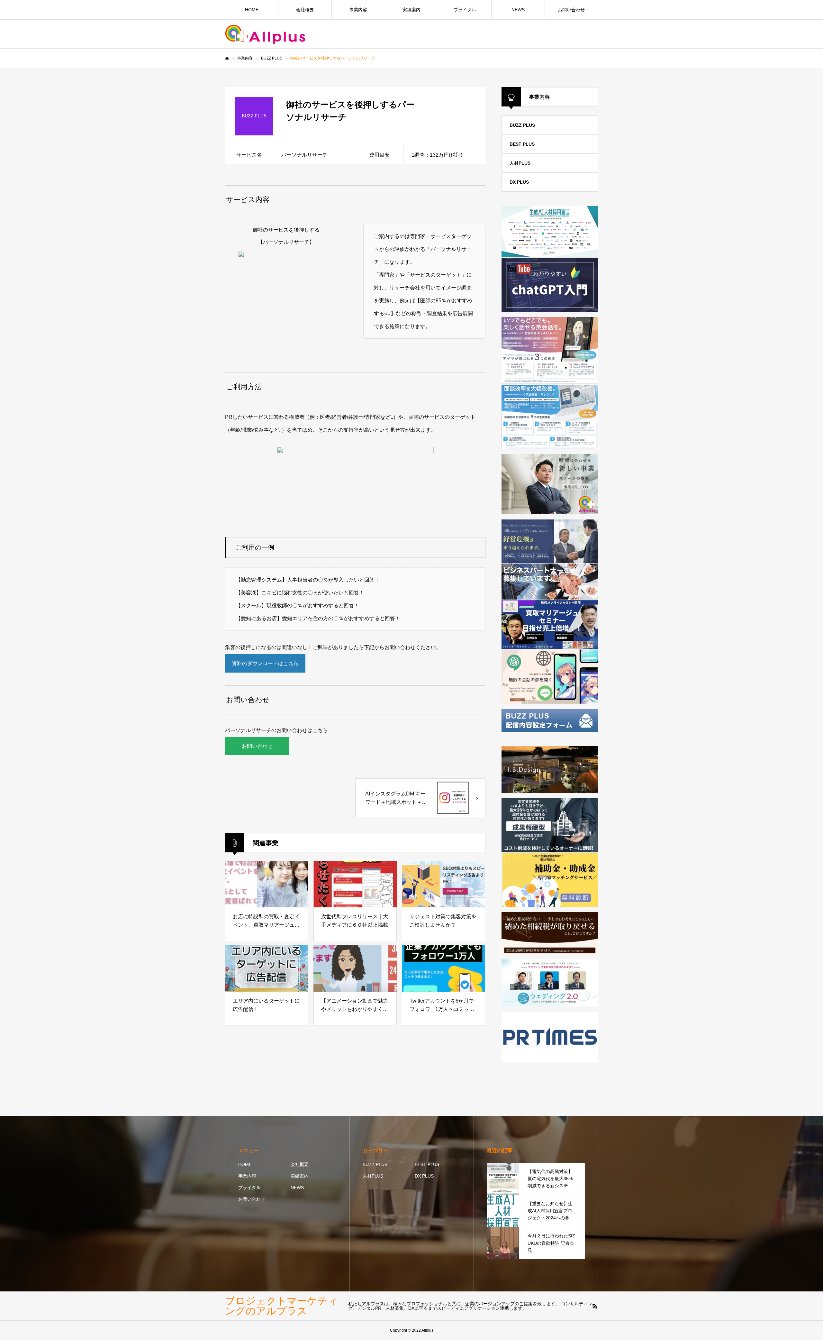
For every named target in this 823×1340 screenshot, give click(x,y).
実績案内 (411, 9)
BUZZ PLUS (522, 125)
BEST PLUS (522, 144)
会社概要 (305, 9)
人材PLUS (520, 163)
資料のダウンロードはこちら (265, 663)
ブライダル (465, 9)
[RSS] (595, 1306)
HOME (251, 9)
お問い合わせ (571, 9)
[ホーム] (227, 58)
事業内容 (358, 9)
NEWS (518, 9)
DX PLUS (519, 182)
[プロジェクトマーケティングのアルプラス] (265, 34)
